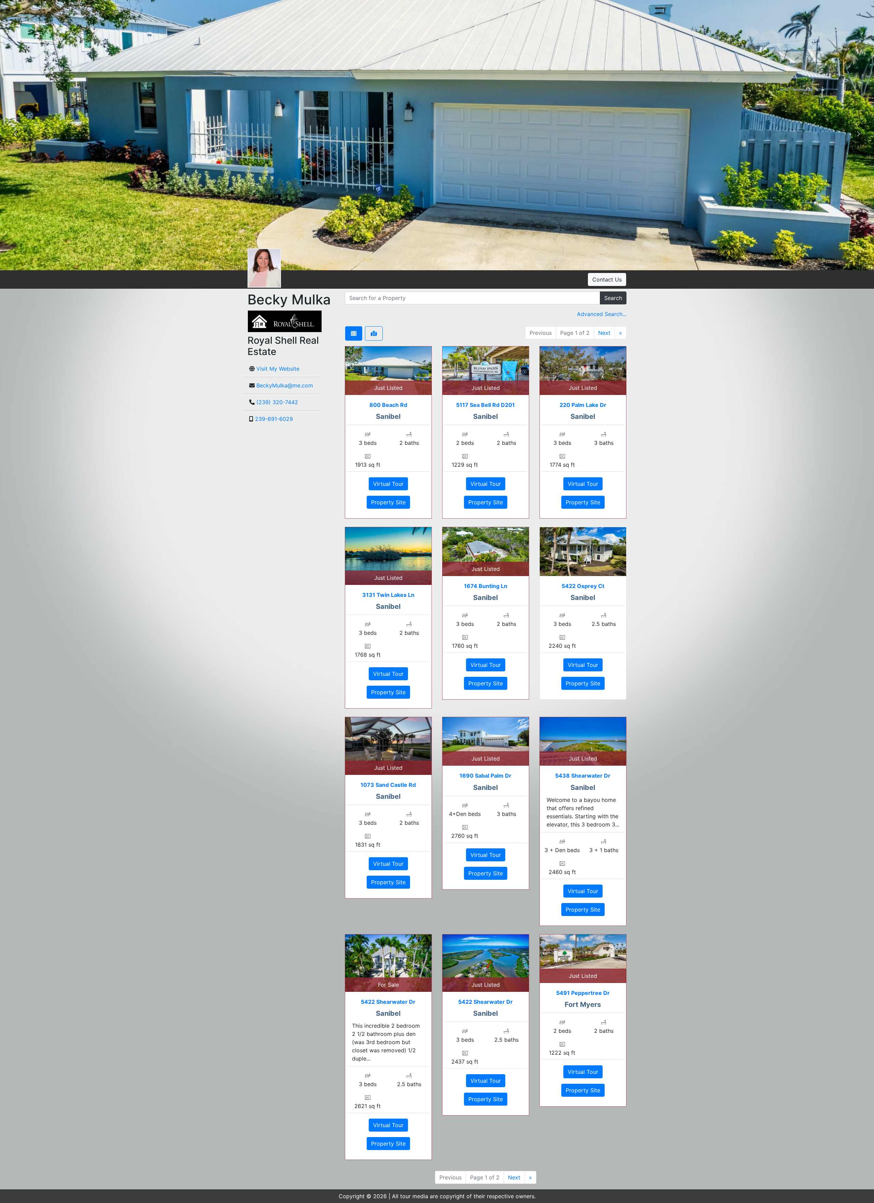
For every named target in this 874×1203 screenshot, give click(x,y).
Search (613, 298)
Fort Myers (583, 1004)
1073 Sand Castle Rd (388, 784)
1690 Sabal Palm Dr (485, 775)
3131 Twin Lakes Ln (388, 594)
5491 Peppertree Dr (583, 992)
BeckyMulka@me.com (284, 385)
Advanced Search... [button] (601, 314)
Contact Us (607, 279)
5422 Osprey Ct (583, 586)
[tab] (353, 333)
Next (604, 332)
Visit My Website (277, 368)
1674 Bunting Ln (485, 586)
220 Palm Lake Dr (583, 404)
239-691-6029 (274, 418)
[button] (15, 135)
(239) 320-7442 (277, 402)
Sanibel (388, 416)
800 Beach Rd (388, 404)
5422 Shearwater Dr (388, 1001)
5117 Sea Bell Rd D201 (485, 404)
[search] (472, 297)
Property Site (388, 502)
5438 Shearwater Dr (582, 775)
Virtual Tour (388, 483)
